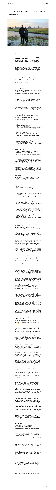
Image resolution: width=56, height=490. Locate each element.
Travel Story (28, 473)
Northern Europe (37, 473)
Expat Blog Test (10, 3)
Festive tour (33, 473)
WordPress (46, 486)
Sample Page (46, 3)
